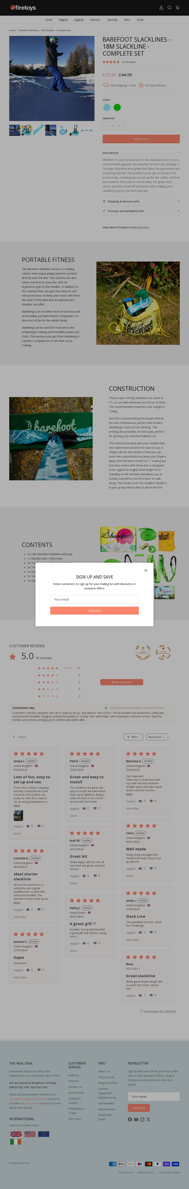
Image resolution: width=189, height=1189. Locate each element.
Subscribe (94, 610)
